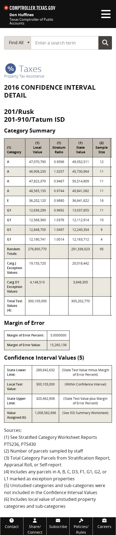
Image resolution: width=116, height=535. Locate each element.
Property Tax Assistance (24, 76)
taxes (29, 68)
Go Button (105, 42)
